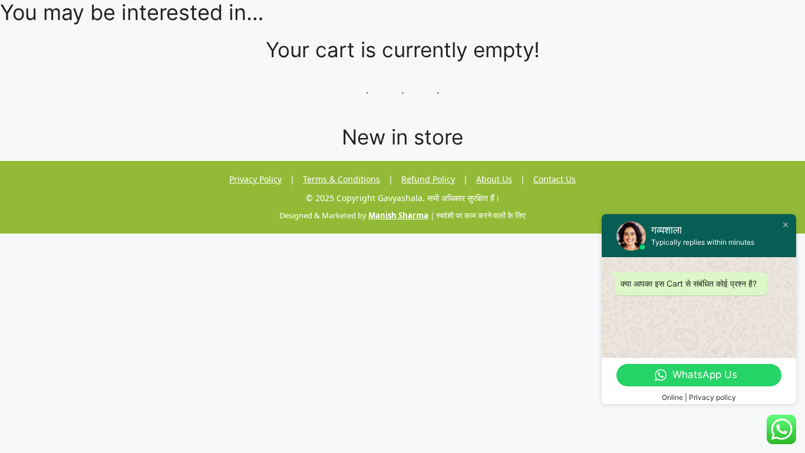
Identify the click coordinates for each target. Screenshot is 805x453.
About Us (494, 179)
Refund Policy (428, 179)
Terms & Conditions (341, 179)
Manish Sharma (398, 215)
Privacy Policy (255, 179)
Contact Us (554, 179)
